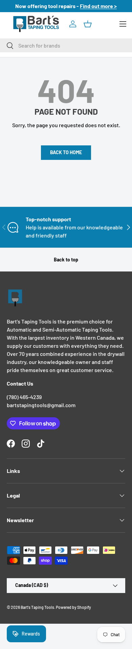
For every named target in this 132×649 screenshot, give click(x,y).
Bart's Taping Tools (37, 607)
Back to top (66, 259)
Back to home (66, 152)
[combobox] (66, 45)
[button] (87, 24)
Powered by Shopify (73, 607)
